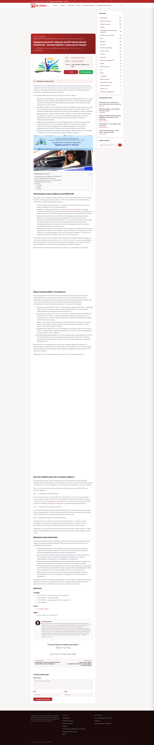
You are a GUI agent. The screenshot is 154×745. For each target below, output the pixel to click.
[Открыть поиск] (121, 5)
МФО (101, 38)
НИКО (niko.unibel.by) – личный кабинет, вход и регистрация (109, 109)
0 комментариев (39, 50)
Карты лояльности (105, 66)
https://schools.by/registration (73, 209)
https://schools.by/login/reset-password (49, 501)
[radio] (57, 651)
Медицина (103, 41)
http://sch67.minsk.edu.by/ (78, 57)
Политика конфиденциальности (102, 718)
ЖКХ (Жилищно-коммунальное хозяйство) (108, 31)
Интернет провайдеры (106, 47)
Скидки (102, 63)
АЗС (101, 69)
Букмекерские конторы (106, 82)
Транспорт (71, 5)
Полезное (102, 44)
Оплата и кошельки (105, 85)
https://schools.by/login (77, 61)
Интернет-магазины (88, 5)
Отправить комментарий (43, 699)
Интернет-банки (104, 51)
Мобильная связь (104, 79)
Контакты (38, 183)
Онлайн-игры (103, 88)
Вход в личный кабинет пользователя (46, 178)
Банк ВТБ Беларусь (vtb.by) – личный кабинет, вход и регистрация (108, 131)
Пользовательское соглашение (102, 723)
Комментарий (37, 677)
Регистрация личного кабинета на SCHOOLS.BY (48, 176)
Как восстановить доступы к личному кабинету (49, 180)
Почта (39, 187)
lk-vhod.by (37, 742)
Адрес (39, 188)
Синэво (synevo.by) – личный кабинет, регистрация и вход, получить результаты (110, 103)
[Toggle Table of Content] (89, 174)
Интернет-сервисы (105, 24)
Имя (35, 691)
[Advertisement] (63, 22)
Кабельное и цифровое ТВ (107, 60)
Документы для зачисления (43, 181)
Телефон (40, 185)
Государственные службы (104, 5)
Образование (42, 36)
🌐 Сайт (71, 72)
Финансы (55, 5)
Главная (35, 36)
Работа (102, 73)
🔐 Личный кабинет (85, 72)
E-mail (66, 691)
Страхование (103, 76)
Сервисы (62, 5)
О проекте (97, 720)
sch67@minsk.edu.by (43, 609)
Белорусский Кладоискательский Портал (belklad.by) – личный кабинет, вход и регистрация (110, 117)
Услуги (78, 5)
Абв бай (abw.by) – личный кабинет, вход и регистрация (110, 124)
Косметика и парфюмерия (107, 91)
